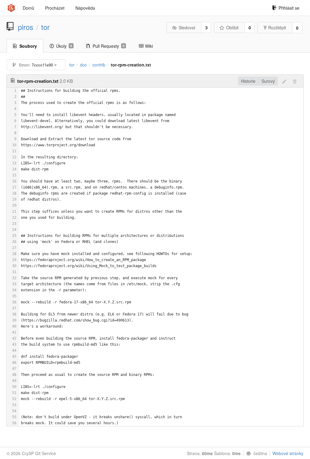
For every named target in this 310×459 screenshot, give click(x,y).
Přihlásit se (289, 8)
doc (83, 65)
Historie (248, 81)
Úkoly (64, 46)
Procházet (54, 8)
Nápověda (85, 8)
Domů (28, 8)
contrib (98, 65)
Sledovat (187, 27)
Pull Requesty (108, 46)
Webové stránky (287, 453)
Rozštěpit (277, 27)
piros (25, 27)
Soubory (28, 46)
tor (45, 27)
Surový (268, 81)
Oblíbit (232, 27)
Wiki (149, 46)
